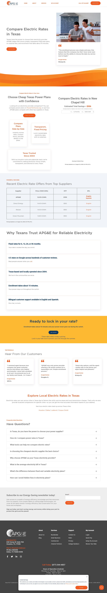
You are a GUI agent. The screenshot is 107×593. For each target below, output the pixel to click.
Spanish (88, 198)
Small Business (55, 538)
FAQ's (70, 538)
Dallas (48, 410)
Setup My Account (91, 541)
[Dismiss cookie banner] (86, 577)
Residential (54, 535)
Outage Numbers (73, 544)
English (88, 196)
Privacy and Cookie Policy (72, 583)
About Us (41, 535)
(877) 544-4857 (58, 565)
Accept (81, 587)
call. (31, 261)
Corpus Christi (63, 410)
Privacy (70, 541)
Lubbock (54, 410)
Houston (42, 410)
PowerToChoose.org (34, 108)
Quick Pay (89, 538)
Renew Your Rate (91, 544)
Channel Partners (56, 544)
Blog (40, 538)
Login (87, 535)
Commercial (55, 541)
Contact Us (71, 535)
